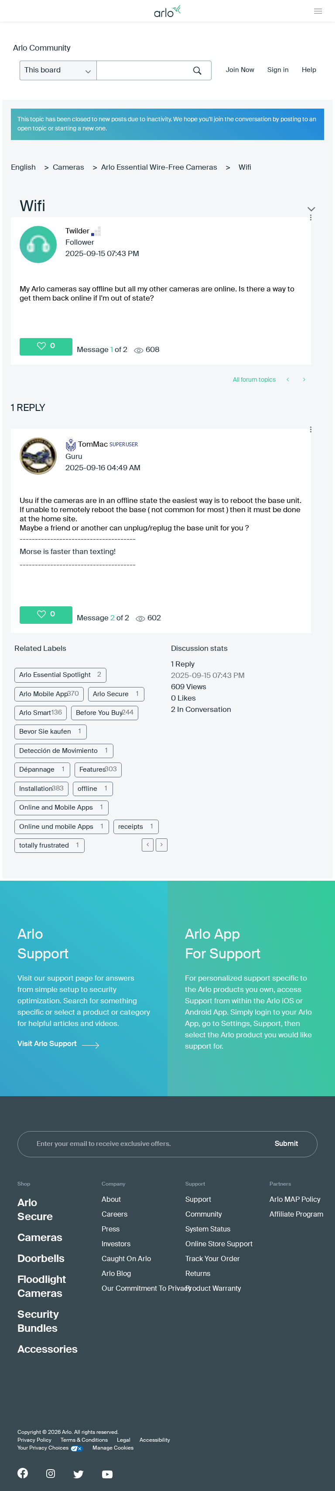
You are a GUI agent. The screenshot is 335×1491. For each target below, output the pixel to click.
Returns (197, 1274)
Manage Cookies (112, 1448)
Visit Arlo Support (47, 1044)
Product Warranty (213, 1289)
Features (92, 769)
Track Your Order (212, 1259)
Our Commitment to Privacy (146, 1289)
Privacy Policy (34, 1440)
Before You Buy (99, 713)
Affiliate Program (296, 1214)
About (111, 1200)
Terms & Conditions (84, 1440)
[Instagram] (50, 1473)
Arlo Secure (111, 694)
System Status (207, 1229)
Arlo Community (41, 48)
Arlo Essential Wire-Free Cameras (159, 167)
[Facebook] (22, 1473)
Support (198, 1200)
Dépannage (37, 769)
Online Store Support (219, 1244)
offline (87, 789)
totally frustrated (44, 845)
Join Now (240, 70)
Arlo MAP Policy (295, 1200)
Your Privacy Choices (42, 1448)
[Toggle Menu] (318, 11)
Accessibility (155, 1440)
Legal (123, 1440)
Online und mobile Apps (56, 827)
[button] (311, 218)
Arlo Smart (35, 713)
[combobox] (154, 70)
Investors (116, 1244)
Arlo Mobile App (43, 694)
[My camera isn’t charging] (288, 380)
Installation (36, 789)
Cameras (68, 167)
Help (309, 70)
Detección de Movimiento (58, 751)
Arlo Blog (116, 1274)
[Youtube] (107, 1474)
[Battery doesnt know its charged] (303, 380)
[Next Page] (162, 845)
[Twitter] (78, 1474)
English (23, 167)
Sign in (278, 70)
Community (203, 1214)
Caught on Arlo (126, 1259)
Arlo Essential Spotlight (55, 675)
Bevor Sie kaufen (45, 731)
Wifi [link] (245, 167)
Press (111, 1229)
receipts (130, 827)
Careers (114, 1214)
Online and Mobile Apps (56, 807)
